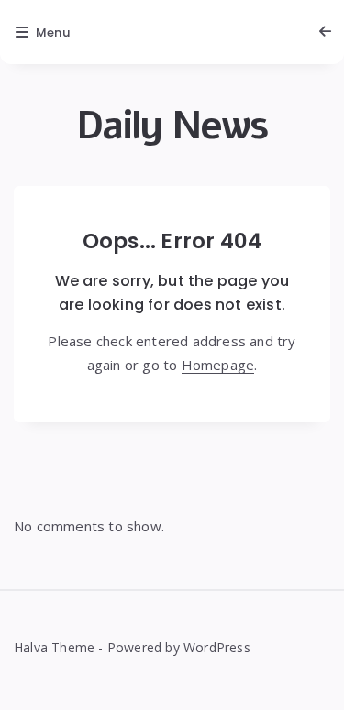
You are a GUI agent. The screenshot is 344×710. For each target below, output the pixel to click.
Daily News (172, 126)
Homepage (218, 364)
